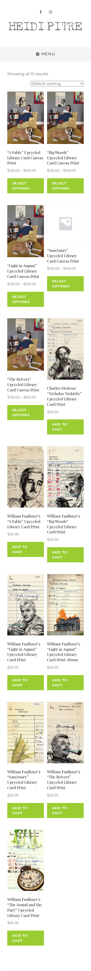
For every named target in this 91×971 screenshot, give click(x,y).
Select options (21, 185)
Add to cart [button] (59, 426)
